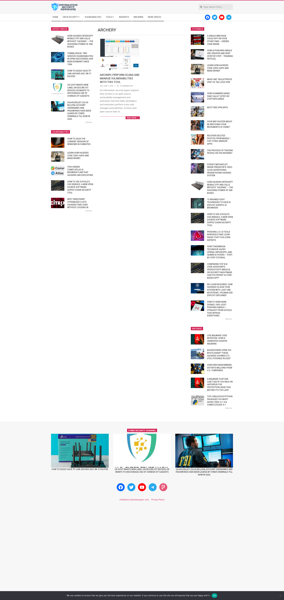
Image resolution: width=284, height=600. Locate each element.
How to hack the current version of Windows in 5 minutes (79, 141)
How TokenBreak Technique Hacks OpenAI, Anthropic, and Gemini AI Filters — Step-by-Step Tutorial (220, 252)
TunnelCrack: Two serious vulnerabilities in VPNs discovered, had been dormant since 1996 (80, 59)
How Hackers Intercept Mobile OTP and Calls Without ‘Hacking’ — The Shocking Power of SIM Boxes (80, 41)
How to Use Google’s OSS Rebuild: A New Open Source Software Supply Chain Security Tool (80, 187)
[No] (280, 595)
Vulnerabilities (126, 86)
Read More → (132, 118)
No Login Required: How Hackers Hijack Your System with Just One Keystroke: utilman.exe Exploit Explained (220, 290)
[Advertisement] (142, 529)
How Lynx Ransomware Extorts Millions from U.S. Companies (219, 368)
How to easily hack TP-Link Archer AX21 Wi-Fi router (79, 73)
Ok (214, 595)
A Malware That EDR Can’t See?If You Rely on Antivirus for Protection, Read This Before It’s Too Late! (220, 384)
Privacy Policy (157, 499)
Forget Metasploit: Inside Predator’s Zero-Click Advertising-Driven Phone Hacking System (220, 170)
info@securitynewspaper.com (134, 499)
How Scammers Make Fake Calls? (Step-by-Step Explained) (218, 96)
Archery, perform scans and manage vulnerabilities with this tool (119, 78)
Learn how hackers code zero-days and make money (78, 155)
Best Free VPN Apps (217, 107)
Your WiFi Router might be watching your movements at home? (219, 124)
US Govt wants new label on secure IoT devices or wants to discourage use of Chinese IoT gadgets (78, 90)
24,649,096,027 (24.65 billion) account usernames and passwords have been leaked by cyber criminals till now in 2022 (79, 110)
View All (88, 122)
